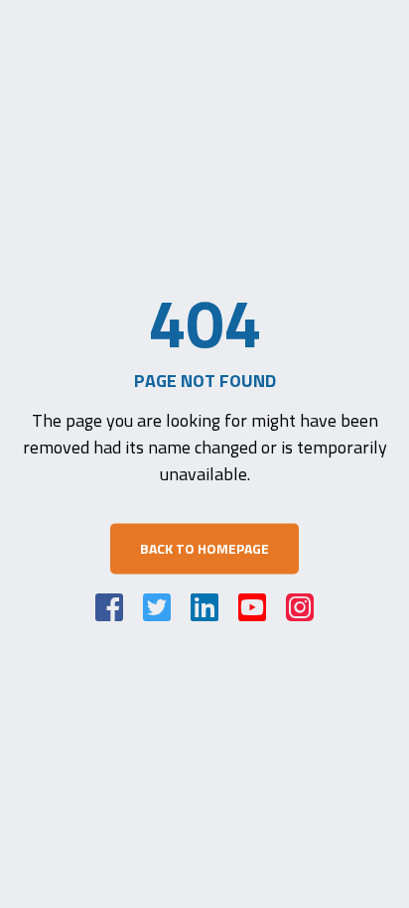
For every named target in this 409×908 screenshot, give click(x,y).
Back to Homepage (204, 548)
